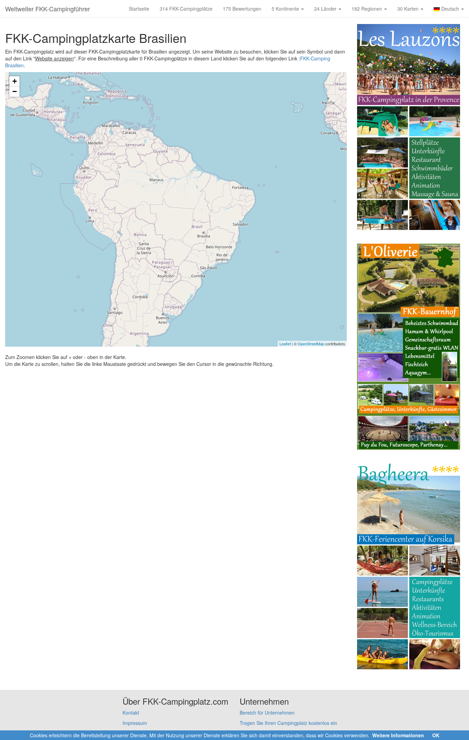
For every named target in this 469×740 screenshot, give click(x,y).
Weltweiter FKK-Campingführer (47, 8)
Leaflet (285, 343)
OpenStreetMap (311, 343)
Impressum (135, 722)
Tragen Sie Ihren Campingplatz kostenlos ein (288, 722)
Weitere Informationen (398, 735)
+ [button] (14, 81)
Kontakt (131, 712)
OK (435, 735)
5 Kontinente (286, 8)
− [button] (14, 91)
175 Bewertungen (242, 8)
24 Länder (326, 8)
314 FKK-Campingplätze (186, 8)
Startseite (139, 8)
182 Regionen (368, 8)
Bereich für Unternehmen (267, 712)
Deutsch (450, 8)
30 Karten (408, 8)
